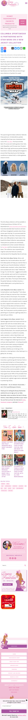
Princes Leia (4, 490)
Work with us (18, 555)
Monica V (10, 410)
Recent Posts (9, 408)
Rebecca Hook (14, 677)
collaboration (8, 486)
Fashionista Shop (14, 657)
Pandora (14, 669)
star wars (10, 490)
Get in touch (14, 690)
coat (2, 486)
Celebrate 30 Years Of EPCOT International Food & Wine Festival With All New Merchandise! (19, 471)
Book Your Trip (14, 661)
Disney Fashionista (16, 412)
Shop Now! (23, 22)
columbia (21, 486)
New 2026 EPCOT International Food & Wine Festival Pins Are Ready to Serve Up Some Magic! (19, 447)
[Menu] (26, 3)
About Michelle (10, 555)
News (8, 483)
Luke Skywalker (19, 488)
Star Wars (9, 141)
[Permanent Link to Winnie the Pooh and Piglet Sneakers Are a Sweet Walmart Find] (7, 440)
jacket (9, 488)
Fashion (3, 483)
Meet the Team (14, 687)
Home (14, 654)
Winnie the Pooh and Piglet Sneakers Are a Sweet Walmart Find (7, 445)
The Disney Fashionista (10, 3)
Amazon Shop (14, 665)
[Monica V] (4, 417)
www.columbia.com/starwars (17, 226)
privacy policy (22, 715)
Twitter (24, 400)
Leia (14, 488)
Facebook (3, 402)
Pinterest (20, 402)
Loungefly (14, 680)
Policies (14, 692)
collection (15, 486)
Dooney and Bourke (14, 673)
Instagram (9, 402)
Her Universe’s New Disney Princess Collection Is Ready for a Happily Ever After (7, 471)
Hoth (5, 488)
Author (2, 408)
